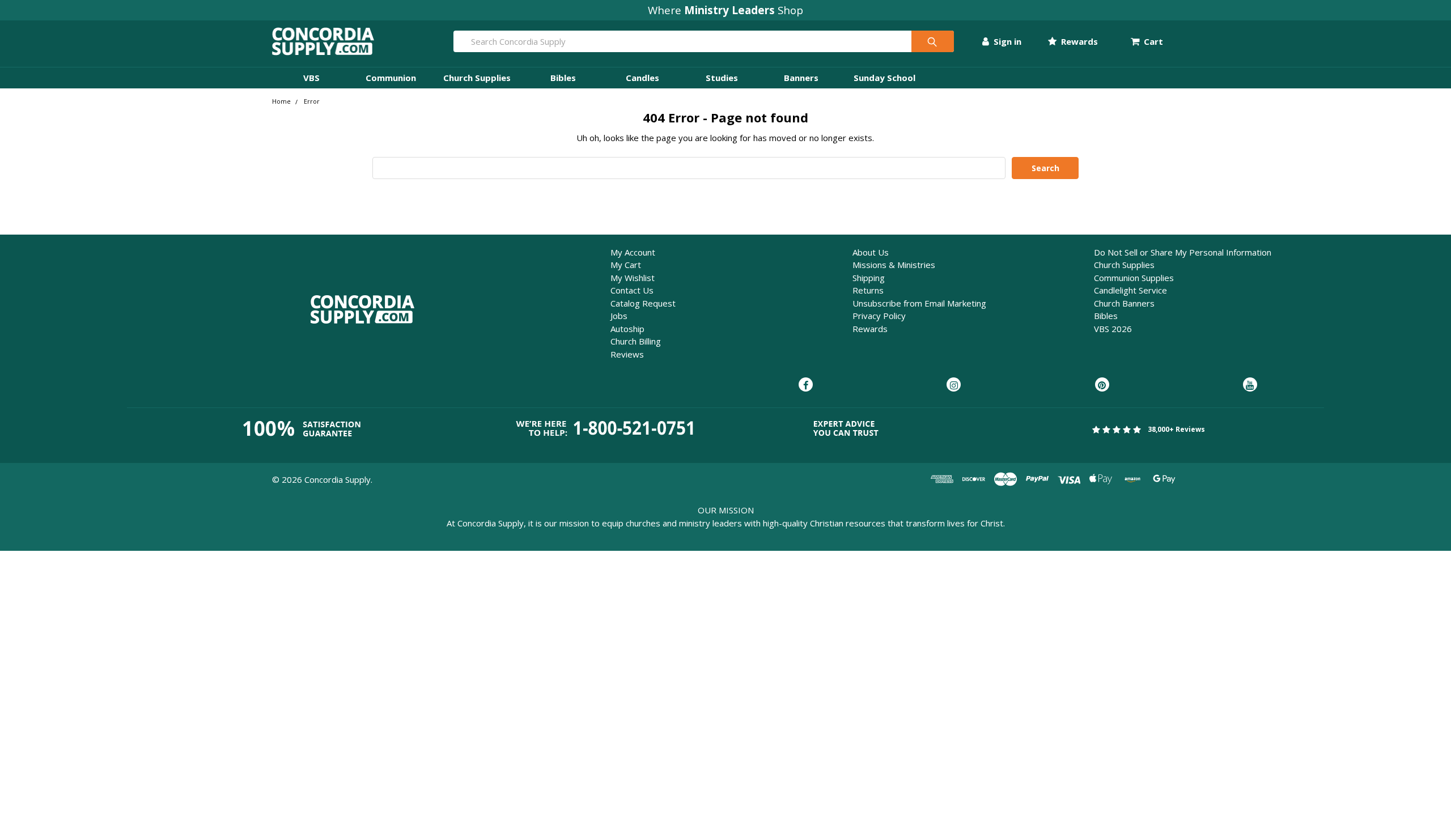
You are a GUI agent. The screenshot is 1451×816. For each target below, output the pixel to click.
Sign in (1006, 41)
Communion (391, 77)
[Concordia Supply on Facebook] (806, 385)
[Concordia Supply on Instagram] (954, 385)
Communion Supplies (1134, 277)
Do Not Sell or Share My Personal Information (1182, 252)
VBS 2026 (1113, 328)
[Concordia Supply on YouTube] (1250, 385)
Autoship (627, 328)
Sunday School (884, 77)
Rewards (1078, 41)
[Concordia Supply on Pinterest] (1102, 385)
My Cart (625, 264)
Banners (801, 77)
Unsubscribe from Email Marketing (919, 303)
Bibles (563, 77)
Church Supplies (477, 77)
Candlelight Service (1130, 290)
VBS (311, 77)
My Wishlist (632, 277)
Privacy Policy (879, 315)
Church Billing (635, 341)
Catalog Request (643, 303)
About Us (870, 252)
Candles (642, 77)
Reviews (627, 354)
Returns (868, 290)
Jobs (618, 315)
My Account (632, 252)
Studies (722, 77)
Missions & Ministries (893, 264)
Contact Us (632, 290)
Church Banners (1124, 303)
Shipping (868, 277)
